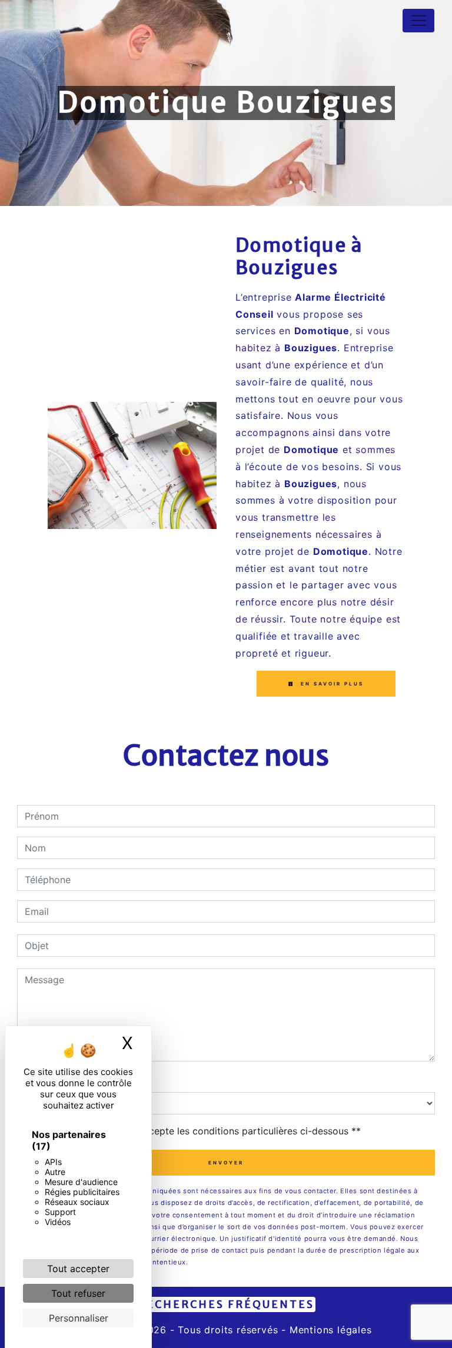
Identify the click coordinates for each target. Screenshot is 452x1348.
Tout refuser (78, 1293)
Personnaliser (78, 1318)
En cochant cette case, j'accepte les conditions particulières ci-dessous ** (195, 1131)
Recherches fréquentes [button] (226, 1304)
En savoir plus (331, 684)
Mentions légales (329, 1330)
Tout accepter (78, 1268)
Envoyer (226, 1163)
